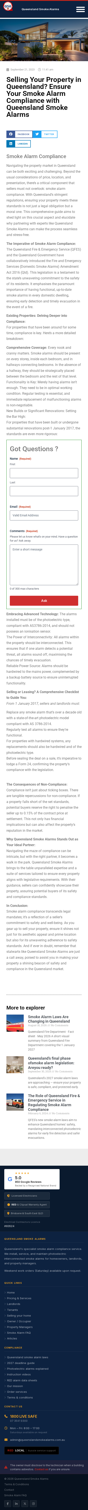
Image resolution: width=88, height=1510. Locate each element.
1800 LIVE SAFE (23, 1416)
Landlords (13, 1304)
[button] (19, 134)
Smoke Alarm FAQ (19, 1332)
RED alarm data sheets (22, 1380)
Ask (44, 601)
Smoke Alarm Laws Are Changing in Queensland (49, 1019)
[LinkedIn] (16, 1503)
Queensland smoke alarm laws (27, 1357)
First (12, 464)
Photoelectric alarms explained (27, 1368)
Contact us (41, 1469)
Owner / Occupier (19, 1321)
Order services (17, 1391)
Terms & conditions (20, 1397)
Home (11, 1292)
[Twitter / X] (24, 1503)
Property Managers (20, 1327)
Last (12, 482)
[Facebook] (7, 1503)
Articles (12, 1338)
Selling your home (19, 1315)
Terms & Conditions (16, 1484)
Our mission (15, 1386)
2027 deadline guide (21, 1363)
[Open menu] (80, 9)
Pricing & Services (19, 1298)
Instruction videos (19, 1374)
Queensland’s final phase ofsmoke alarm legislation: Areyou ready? (51, 1063)
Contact (9, 1489)
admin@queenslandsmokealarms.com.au (37, 1439)
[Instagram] (33, 1503)
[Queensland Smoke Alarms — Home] (11, 9)
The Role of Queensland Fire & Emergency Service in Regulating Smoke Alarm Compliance (54, 1103)
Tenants (12, 1309)
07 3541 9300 (19, 1420)
